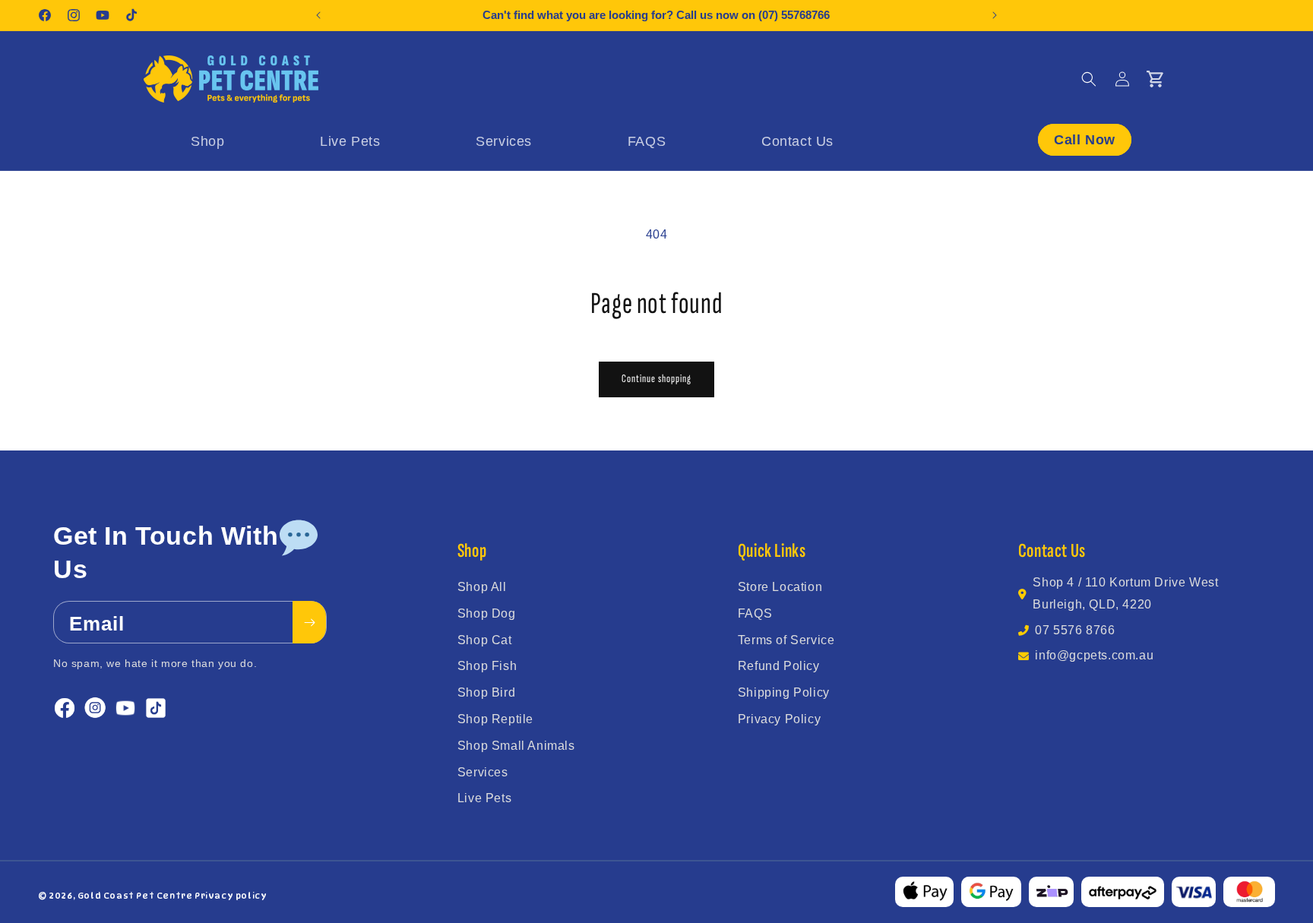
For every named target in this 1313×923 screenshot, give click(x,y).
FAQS (755, 613)
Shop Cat (484, 640)
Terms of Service (786, 640)
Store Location (780, 586)
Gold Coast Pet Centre (135, 895)
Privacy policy (231, 895)
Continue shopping (656, 378)
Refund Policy (779, 665)
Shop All (482, 586)
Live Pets (484, 798)
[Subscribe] (309, 623)
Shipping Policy (784, 692)
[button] (1089, 79)
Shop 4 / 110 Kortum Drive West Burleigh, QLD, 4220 (1125, 593)
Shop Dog (486, 613)
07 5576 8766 (1075, 630)
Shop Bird (486, 692)
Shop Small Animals (516, 745)
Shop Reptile (495, 719)
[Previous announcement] (318, 15)
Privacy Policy (779, 719)
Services (482, 772)
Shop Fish (487, 665)
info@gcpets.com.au (1094, 655)
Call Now (1084, 139)
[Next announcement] (994, 15)
